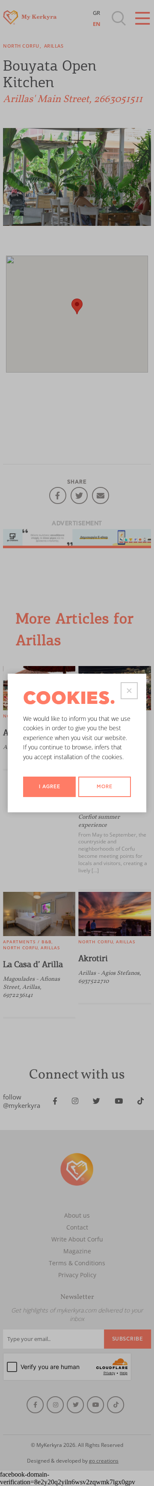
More (105, 786)
